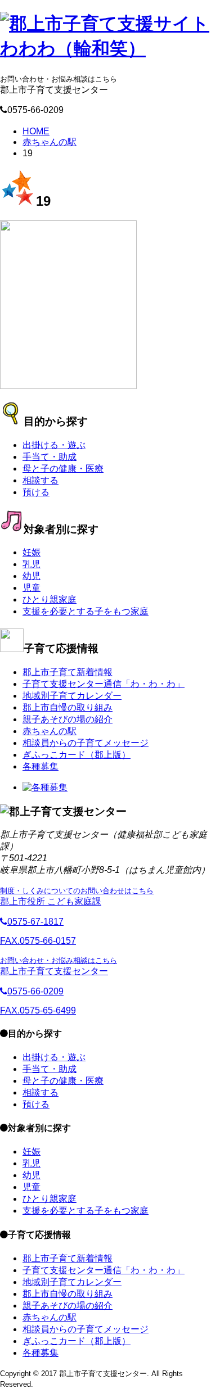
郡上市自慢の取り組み (68, 707)
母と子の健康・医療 (63, 468)
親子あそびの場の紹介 (68, 719)
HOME (36, 131)
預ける (36, 492)
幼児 (32, 576)
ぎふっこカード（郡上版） (77, 754)
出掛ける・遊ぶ (54, 445)
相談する (41, 480)
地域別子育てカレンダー (72, 695)
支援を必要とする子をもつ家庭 (86, 611)
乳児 (32, 564)
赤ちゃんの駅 (50, 142)
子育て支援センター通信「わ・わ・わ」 (104, 684)
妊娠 (32, 552)
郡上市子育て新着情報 (68, 672)
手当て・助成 (50, 457)
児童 (32, 587)
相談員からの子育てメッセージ (86, 743)
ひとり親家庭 (50, 599)
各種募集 (41, 766)
